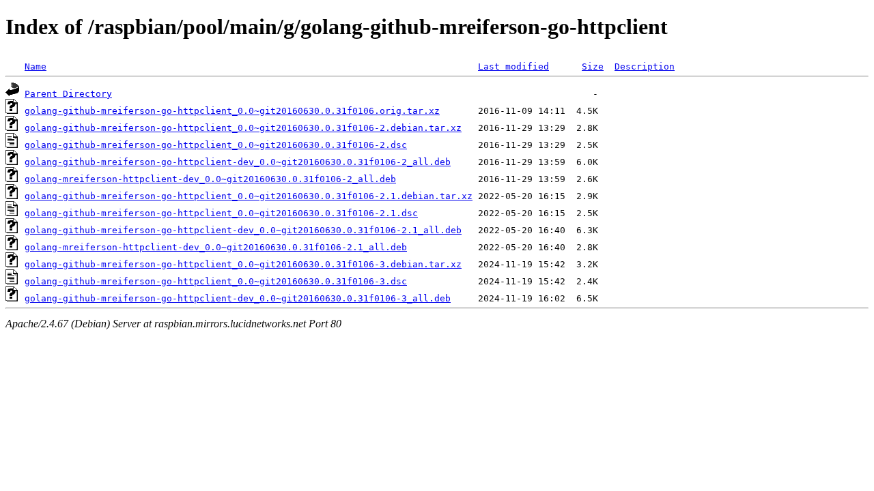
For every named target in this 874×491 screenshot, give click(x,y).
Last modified (513, 66)
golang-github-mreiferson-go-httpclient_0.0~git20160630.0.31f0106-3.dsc (216, 281)
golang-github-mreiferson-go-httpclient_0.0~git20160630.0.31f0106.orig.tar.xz (232, 111)
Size (593, 66)
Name (35, 66)
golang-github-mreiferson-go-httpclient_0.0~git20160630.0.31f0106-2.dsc (216, 145)
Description (645, 66)
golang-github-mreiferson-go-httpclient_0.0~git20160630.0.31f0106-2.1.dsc (221, 213)
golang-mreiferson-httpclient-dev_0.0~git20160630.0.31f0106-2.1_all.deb (216, 247)
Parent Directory (68, 94)
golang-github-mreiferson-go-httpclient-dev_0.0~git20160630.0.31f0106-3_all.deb (238, 298)
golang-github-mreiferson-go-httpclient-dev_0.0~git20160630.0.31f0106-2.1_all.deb (243, 230)
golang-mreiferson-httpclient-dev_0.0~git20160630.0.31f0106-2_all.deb (210, 179)
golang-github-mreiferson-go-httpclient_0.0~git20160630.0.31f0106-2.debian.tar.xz (243, 128)
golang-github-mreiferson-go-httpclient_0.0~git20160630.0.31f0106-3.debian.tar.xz (243, 264)
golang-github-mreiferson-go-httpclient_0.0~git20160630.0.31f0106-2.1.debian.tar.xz (249, 196)
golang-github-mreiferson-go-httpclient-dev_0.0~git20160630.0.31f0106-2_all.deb (238, 162)
